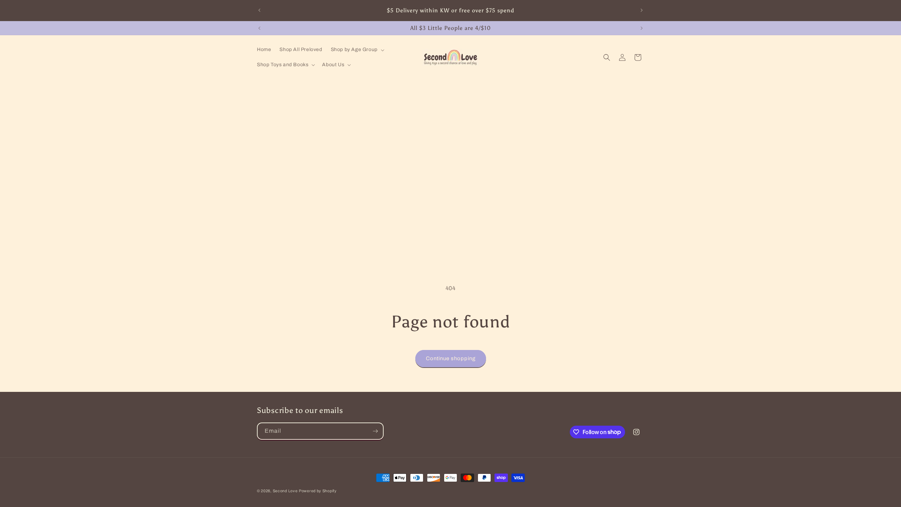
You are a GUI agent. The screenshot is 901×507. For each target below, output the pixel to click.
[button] (357, 49)
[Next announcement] (641, 10)
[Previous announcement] (259, 10)
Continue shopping (450, 358)
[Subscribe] (375, 431)
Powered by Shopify (318, 491)
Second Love (285, 491)
